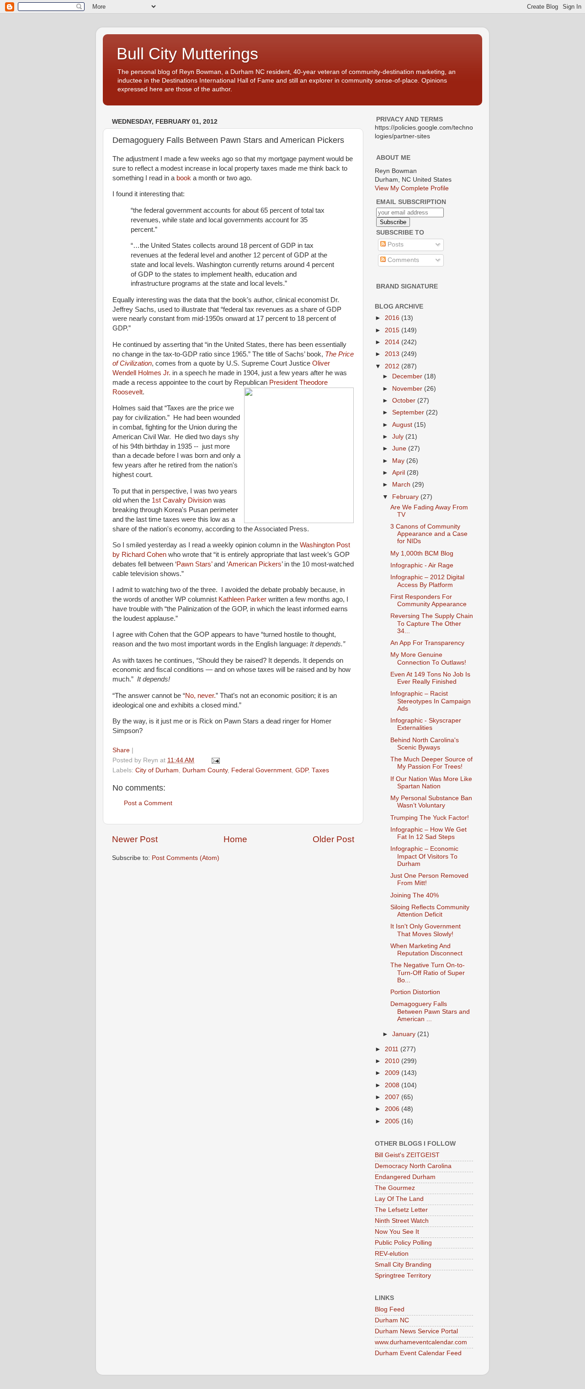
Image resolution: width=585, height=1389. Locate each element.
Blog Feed (389, 1309)
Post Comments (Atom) (185, 857)
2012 (393, 366)
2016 (393, 317)
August (403, 424)
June (400, 448)
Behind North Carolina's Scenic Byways (424, 744)
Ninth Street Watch (402, 1220)
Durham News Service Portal (416, 1331)
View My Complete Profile (412, 188)
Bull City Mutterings (187, 53)
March (402, 484)
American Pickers (255, 564)
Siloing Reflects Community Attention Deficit (429, 911)
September (409, 412)
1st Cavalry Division (182, 500)
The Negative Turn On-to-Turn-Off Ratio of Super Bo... (427, 972)
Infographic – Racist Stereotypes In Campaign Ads (430, 701)
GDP (301, 770)
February (406, 496)
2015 (393, 330)
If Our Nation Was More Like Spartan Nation (431, 783)
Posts (395, 244)
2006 (393, 1109)
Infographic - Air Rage (421, 565)
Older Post (333, 839)
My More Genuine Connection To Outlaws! (428, 658)
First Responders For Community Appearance (428, 600)
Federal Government (261, 770)
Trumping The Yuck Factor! (429, 817)
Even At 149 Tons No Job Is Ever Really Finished (430, 678)
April (399, 472)
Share (121, 750)
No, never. (200, 695)
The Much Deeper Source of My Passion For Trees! (431, 763)
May (399, 460)
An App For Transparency (427, 642)
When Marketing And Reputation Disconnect (426, 950)
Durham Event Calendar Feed (418, 1353)
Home (235, 839)
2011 (392, 1049)
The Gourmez (395, 1188)
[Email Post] (215, 760)
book (183, 178)
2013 (393, 354)
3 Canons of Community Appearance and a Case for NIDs (429, 534)
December (408, 376)
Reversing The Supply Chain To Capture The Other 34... (431, 623)
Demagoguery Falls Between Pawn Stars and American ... (430, 1011)
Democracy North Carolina (413, 1166)
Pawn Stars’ (194, 564)
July (398, 436)
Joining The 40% (414, 895)
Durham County (205, 770)
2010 (393, 1061)
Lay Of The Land (399, 1198)
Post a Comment (148, 803)
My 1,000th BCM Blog (421, 553)
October (404, 400)
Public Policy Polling (403, 1242)
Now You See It (397, 1231)
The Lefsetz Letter (401, 1209)
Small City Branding (403, 1264)
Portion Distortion (415, 992)
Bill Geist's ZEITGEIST (407, 1155)
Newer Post (135, 839)
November (408, 388)
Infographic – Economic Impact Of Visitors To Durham (424, 856)
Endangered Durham (405, 1177)
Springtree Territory (403, 1275)
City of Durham (157, 770)
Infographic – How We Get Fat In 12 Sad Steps (428, 833)
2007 (393, 1097)
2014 (393, 342)
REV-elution (392, 1253)
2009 (393, 1072)
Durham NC (392, 1320)
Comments (402, 260)
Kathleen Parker (242, 599)
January (404, 1034)
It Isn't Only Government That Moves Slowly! (425, 930)
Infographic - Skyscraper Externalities (425, 724)
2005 (393, 1121)
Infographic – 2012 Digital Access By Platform (427, 581)
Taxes (320, 770)
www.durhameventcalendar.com (421, 1342)
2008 (393, 1085)
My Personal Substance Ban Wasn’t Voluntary (431, 802)
